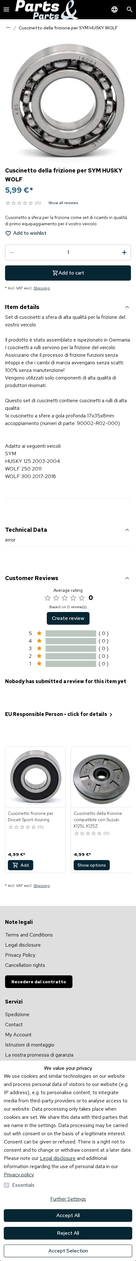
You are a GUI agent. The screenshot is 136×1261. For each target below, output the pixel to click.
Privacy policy (19, 1174)
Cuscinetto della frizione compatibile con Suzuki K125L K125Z (98, 819)
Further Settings (68, 1199)
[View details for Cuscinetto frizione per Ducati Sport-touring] (35, 777)
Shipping (42, 288)
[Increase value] (124, 252)
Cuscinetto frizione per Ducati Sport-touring (30, 816)
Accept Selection (68, 1250)
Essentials (23, 1185)
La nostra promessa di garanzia (39, 1055)
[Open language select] (114, 9)
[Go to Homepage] (46, 9)
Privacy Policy (20, 955)
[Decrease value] (11, 252)
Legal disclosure (58, 1158)
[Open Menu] (6, 9)
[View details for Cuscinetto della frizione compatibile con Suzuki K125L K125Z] (101, 777)
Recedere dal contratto (38, 982)
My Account (18, 1034)
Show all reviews (63, 202)
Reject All (68, 1233)
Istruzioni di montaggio (29, 1044)
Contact (14, 1024)
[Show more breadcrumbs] (8, 27)
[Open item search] (129, 9)
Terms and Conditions (29, 934)
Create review (68, 618)
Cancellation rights (25, 965)
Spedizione (17, 1014)
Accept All (68, 1215)
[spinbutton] (68, 252)
